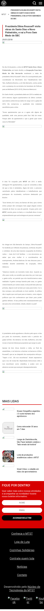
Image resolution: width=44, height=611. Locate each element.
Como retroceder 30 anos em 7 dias (27, 427)
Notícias (22, 566)
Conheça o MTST (22, 533)
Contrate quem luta (22, 558)
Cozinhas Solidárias (22, 550)
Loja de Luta (22, 542)
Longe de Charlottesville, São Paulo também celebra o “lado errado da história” (28, 442)
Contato (22, 575)
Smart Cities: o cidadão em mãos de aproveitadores (28, 470)
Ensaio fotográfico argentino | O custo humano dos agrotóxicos (28, 413)
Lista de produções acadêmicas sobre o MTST (28, 456)
